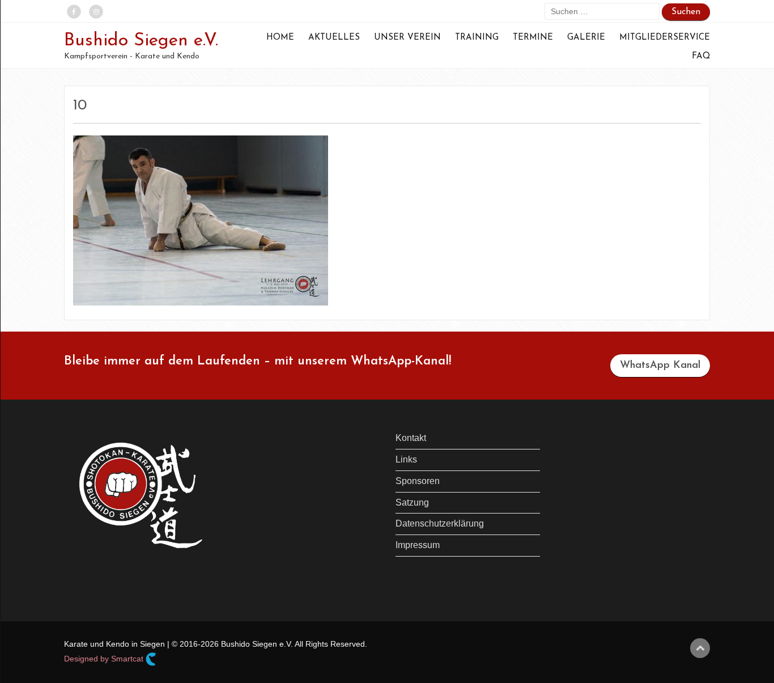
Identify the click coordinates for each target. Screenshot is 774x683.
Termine (533, 37)
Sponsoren (417, 481)
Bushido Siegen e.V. (141, 41)
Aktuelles (334, 37)
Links (406, 459)
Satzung (412, 502)
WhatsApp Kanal (660, 365)
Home (280, 37)
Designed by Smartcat (105, 658)
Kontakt (410, 438)
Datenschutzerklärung (439, 523)
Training (477, 37)
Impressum (417, 545)
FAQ (701, 56)
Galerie (586, 37)
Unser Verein (407, 37)
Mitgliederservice (664, 37)
